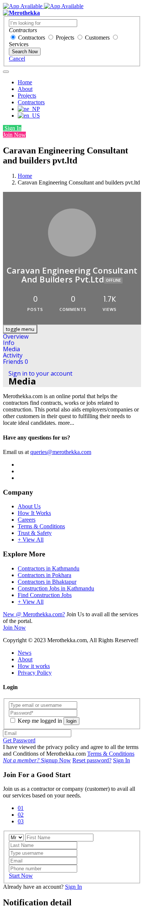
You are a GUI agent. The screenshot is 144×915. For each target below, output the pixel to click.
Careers (26, 519)
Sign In (12, 128)
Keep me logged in (40, 721)
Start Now (21, 875)
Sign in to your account (40, 373)
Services (18, 44)
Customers (97, 37)
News (24, 653)
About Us (29, 506)
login (71, 721)
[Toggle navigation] (6, 72)
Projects (65, 37)
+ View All (31, 539)
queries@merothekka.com (60, 452)
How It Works (34, 513)
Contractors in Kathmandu (48, 568)
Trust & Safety (35, 533)
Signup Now (37, 760)
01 (21, 808)
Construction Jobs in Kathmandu (56, 588)
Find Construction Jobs (45, 595)
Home (25, 82)
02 (21, 814)
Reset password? (92, 760)
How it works (34, 666)
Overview (15, 336)
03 (21, 821)
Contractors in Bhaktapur (47, 582)
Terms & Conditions (41, 526)
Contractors (31, 37)
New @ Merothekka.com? (34, 614)
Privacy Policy (35, 673)
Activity (13, 355)
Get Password (19, 740)
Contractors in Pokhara (44, 575)
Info (8, 343)
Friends (15, 361)
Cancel (17, 58)
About (25, 89)
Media (11, 349)
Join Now (14, 135)
